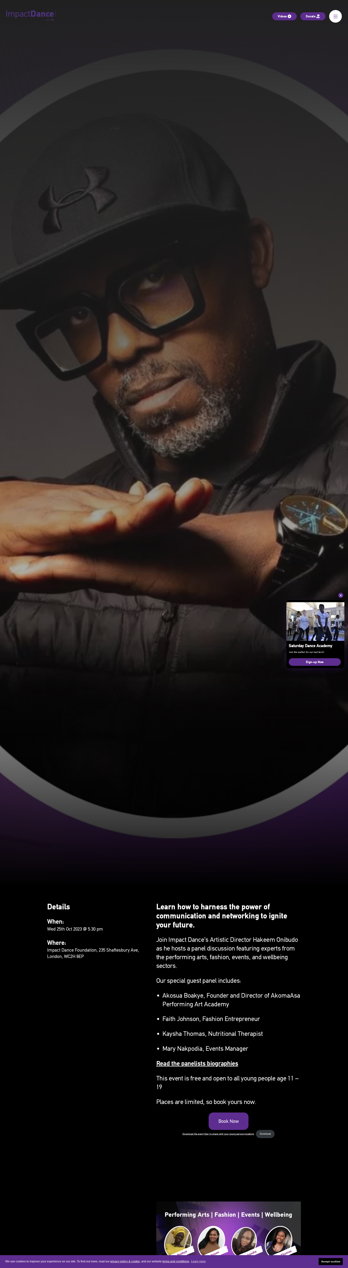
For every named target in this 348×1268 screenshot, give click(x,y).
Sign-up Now (315, 662)
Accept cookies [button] (330, 1261)
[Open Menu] (335, 16)
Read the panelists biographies (197, 1063)
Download (265, 1133)
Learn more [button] (198, 1261)
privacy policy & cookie (125, 1261)
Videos (282, 16)
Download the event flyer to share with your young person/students (218, 1133)
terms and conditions (175, 1261)
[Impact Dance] (31, 16)
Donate (311, 16)
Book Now (228, 1121)
